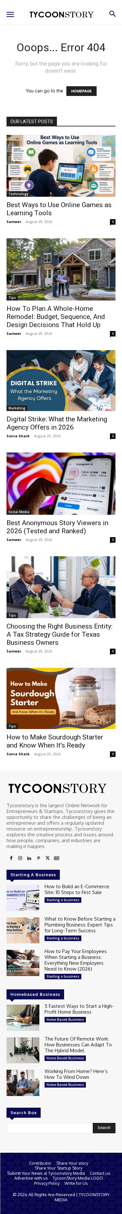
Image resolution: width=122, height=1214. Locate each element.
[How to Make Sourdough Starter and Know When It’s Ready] (61, 698)
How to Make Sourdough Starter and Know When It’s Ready (55, 741)
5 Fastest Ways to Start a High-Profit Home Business (79, 1009)
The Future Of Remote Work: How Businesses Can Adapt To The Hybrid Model (78, 1045)
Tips (12, 297)
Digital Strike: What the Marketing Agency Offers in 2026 (57, 423)
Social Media (18, 512)
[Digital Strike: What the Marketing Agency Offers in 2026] (61, 380)
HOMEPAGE (81, 91)
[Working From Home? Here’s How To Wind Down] (23, 1083)
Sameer (14, 221)
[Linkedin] (29, 858)
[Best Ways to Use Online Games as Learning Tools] (61, 166)
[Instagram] (20, 858)
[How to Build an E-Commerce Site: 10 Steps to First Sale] (23, 898)
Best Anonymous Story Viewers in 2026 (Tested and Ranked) (57, 527)
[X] (47, 858)
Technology (18, 194)
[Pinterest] (38, 858)
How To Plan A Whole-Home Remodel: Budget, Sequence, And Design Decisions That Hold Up (56, 317)
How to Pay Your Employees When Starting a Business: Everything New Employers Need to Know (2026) (76, 960)
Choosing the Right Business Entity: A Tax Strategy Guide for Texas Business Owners (60, 634)
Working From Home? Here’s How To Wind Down (76, 1074)
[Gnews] (56, 858)
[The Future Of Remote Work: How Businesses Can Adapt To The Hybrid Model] (23, 1050)
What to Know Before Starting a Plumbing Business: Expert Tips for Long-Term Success (80, 925)
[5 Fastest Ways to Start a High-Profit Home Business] (23, 1018)
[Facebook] (11, 858)
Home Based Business (65, 1019)
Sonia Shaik (18, 435)
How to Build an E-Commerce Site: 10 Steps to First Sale (77, 889)
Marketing (16, 408)
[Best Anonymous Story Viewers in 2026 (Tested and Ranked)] (61, 483)
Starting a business (63, 900)
